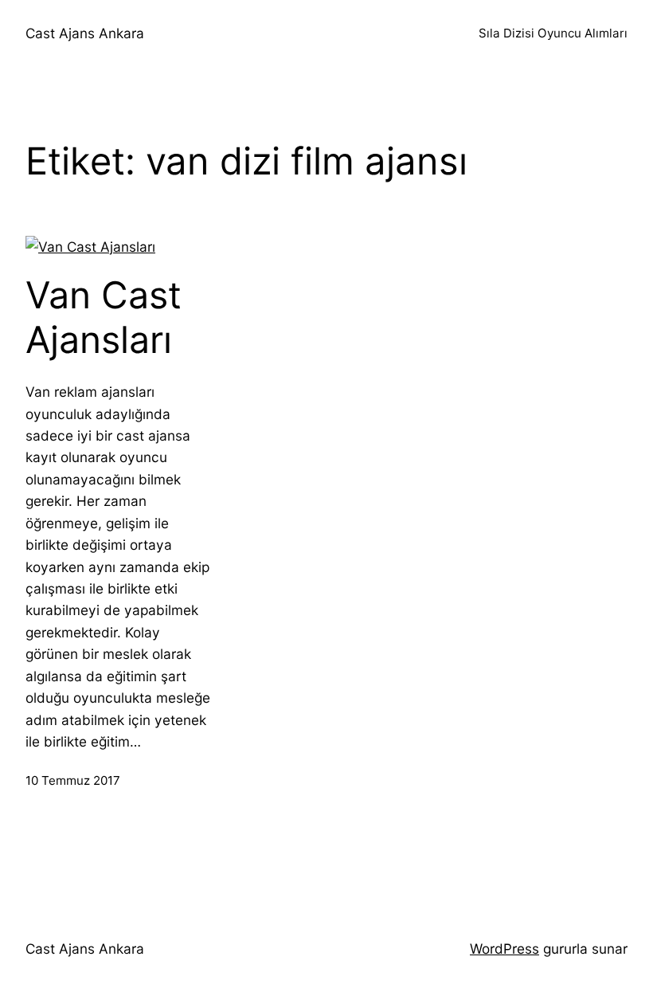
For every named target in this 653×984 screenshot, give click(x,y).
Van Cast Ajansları (103, 317)
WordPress (504, 948)
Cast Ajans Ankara (84, 33)
